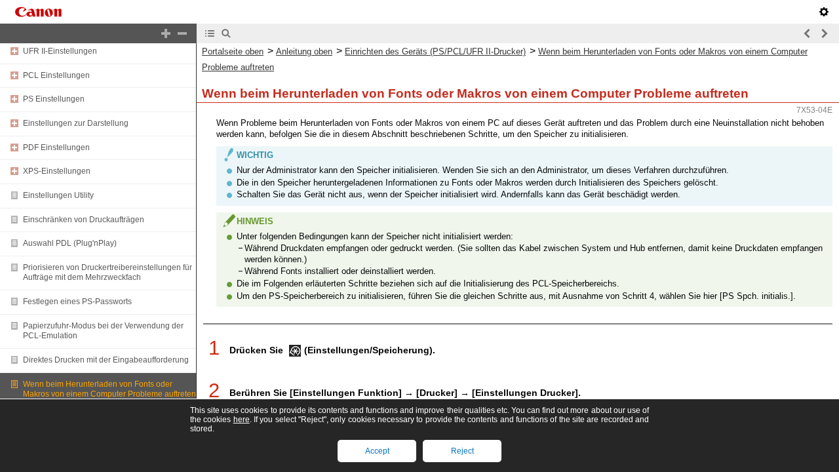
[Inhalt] (210, 33)
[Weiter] (824, 33)
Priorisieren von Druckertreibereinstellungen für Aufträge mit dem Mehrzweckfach (107, 273)
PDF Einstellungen (56, 147)
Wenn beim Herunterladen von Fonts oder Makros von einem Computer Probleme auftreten (109, 389)
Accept (377, 451)
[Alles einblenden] (166, 33)
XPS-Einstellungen (56, 171)
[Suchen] (226, 33)
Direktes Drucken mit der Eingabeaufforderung (106, 359)
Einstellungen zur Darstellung (75, 123)
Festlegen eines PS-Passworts (77, 301)
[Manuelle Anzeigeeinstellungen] (824, 12)
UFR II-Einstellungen (60, 51)
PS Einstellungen (54, 99)
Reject (462, 451)
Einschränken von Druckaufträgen (83, 219)
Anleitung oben (304, 51)
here (241, 419)
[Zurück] (807, 33)
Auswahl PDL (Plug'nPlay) (70, 243)
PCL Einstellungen (56, 75)
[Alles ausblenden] (182, 33)
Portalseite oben (232, 51)
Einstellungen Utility (58, 195)
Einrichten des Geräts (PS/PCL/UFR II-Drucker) (435, 51)
